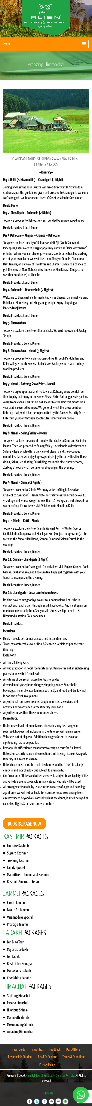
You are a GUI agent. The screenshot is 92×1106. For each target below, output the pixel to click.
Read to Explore (47, 1056)
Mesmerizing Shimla (20, 1024)
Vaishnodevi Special (20, 917)
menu (6, 43)
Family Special (16, 867)
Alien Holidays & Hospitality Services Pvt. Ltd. (50, 1075)
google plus (44, 1099)
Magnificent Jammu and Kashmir (28, 874)
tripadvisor (65, 1099)
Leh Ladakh (14, 956)
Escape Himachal (17, 1002)
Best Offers (73, 1049)
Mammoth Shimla (18, 1017)
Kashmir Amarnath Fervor (23, 881)
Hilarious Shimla (17, 1010)
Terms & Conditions (73, 1056)
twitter (37, 1099)
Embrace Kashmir (18, 845)
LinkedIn (58, 1099)
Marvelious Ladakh (19, 970)
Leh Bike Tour (15, 942)
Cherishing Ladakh (19, 977)
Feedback (55, 1049)
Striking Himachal (18, 995)
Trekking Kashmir (18, 860)
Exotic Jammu (16, 902)
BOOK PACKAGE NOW (24, 823)
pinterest (51, 1099)
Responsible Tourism (20, 1056)
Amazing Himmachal (20, 1031)
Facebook (30, 1099)
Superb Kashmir (17, 853)
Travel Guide (18, 1049)
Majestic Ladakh (17, 949)
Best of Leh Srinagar (20, 963)
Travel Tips (37, 1049)
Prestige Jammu (17, 924)
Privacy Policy (47, 1064)
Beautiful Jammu (18, 909)
